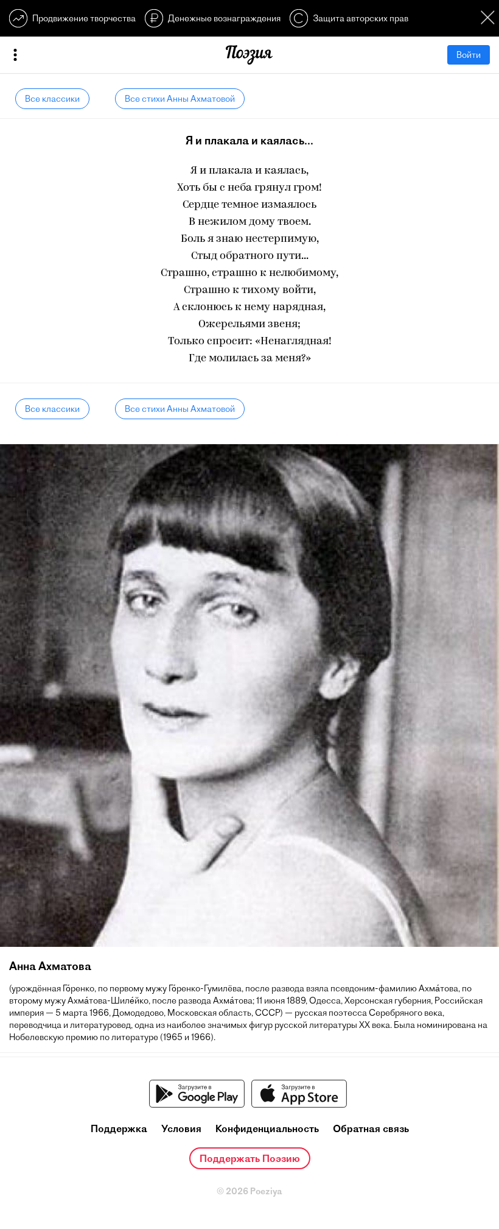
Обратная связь (371, 1128)
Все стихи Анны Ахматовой (180, 98)
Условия (181, 1128)
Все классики (52, 98)
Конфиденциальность (267, 1128)
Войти (468, 54)
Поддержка (119, 1128)
